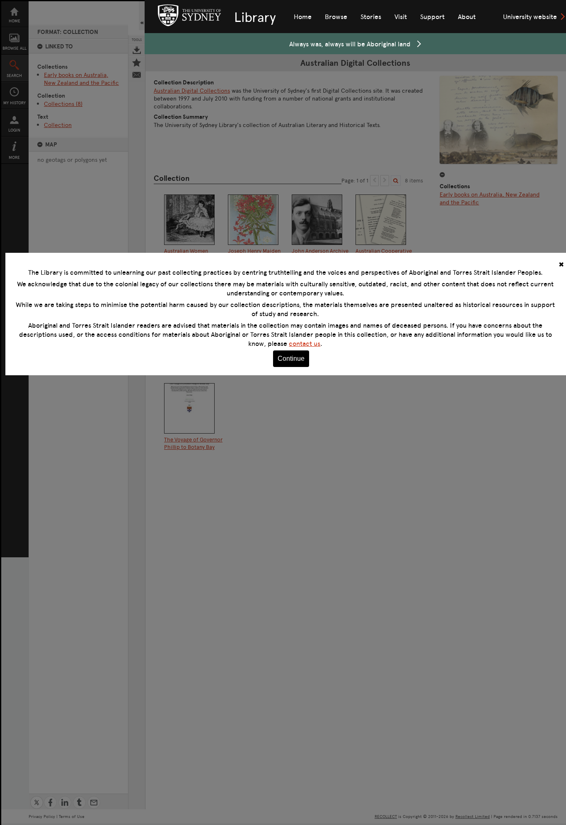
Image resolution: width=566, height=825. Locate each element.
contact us (304, 343)
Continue (291, 358)
